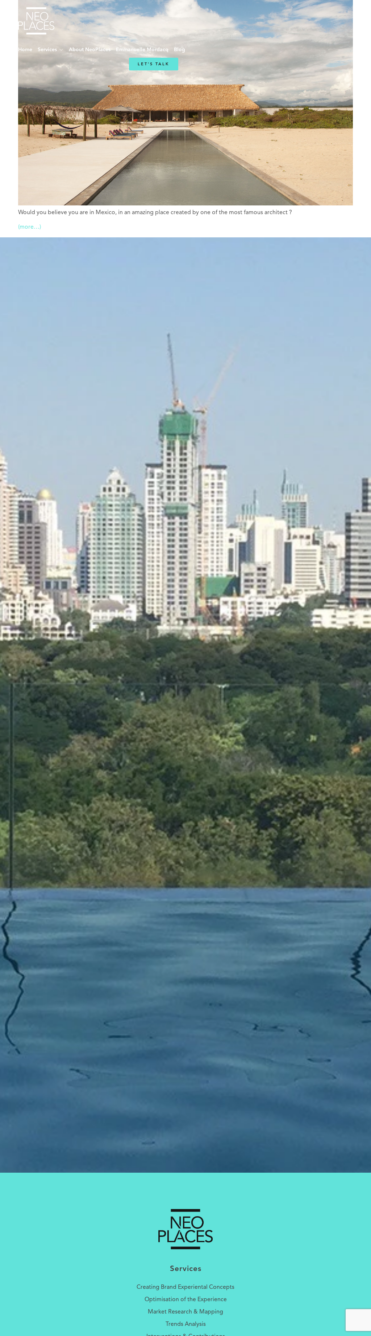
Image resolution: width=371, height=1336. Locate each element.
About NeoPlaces (90, 50)
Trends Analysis (186, 1324)
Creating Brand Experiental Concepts (185, 1287)
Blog (179, 50)
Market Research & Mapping (185, 1312)
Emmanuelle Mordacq (142, 50)
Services (47, 50)
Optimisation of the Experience (186, 1300)
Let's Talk (154, 64)
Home (25, 50)
